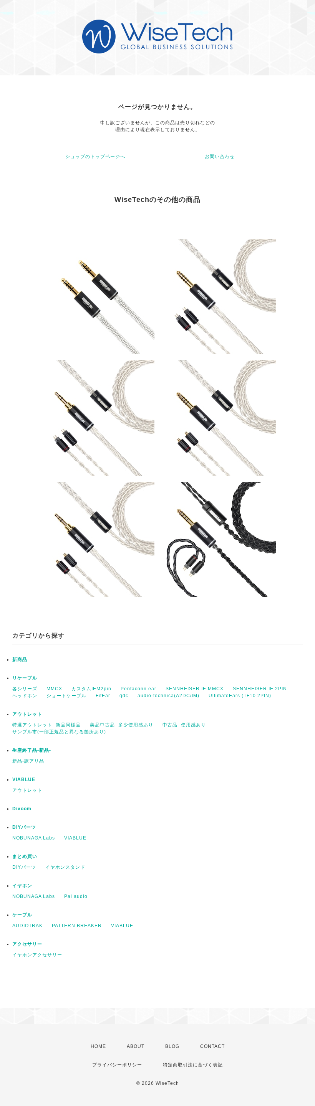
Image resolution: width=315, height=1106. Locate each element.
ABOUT (135, 1046)
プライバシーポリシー (117, 1065)
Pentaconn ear (138, 688)
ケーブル (22, 915)
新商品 (19, 659)
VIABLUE (23, 779)
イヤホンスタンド (65, 867)
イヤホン (22, 885)
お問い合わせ (220, 156)
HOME (98, 1046)
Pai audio (76, 896)
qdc (123, 695)
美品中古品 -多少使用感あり (121, 725)
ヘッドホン (24, 695)
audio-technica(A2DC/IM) (168, 695)
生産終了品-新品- (31, 750)
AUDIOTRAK (27, 925)
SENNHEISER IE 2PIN (260, 688)
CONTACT (212, 1046)
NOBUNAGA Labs (33, 838)
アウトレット (27, 714)
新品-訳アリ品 (28, 761)
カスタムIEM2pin (91, 688)
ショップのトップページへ (95, 156)
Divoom (22, 808)
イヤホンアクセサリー (37, 955)
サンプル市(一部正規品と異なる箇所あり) (59, 732)
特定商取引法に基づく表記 (193, 1065)
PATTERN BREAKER (77, 925)
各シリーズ (24, 688)
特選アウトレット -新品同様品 (46, 725)
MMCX (54, 688)
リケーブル (24, 678)
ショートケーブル (66, 695)
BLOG (172, 1046)
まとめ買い (24, 856)
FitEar (103, 695)
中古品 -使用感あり (184, 725)
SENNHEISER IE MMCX (195, 688)
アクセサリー (27, 944)
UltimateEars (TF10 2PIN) (240, 695)
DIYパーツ (24, 827)
